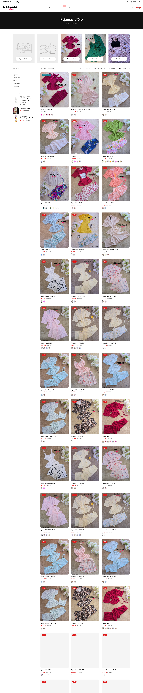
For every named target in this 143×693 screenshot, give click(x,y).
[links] (14, 2)
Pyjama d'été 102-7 (46, 250)
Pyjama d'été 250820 (77, 250)
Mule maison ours (25, 108)
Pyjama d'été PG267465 (109, 390)
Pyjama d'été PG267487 (109, 296)
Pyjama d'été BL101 (76, 203)
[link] (57, 8)
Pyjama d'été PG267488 (78, 390)
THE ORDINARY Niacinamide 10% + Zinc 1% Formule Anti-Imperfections (27, 99)
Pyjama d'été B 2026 (108, 436)
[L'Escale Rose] (10, 8)
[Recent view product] (132, 8)
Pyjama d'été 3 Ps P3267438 (48, 436)
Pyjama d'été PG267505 (109, 109)
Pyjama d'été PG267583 (78, 670)
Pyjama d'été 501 (45, 203)
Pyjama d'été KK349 (46, 109)
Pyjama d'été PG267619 (78, 296)
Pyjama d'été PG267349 (47, 343)
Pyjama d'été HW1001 (77, 436)
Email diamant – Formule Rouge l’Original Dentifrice (27, 117)
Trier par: (96, 69)
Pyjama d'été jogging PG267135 (80, 109)
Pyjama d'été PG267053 (109, 670)
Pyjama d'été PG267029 (47, 156)
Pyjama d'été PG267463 (109, 343)
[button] (67, 75)
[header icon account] (129, 8)
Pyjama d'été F (75, 156)
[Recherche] (126, 8)
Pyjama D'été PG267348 (78, 343)
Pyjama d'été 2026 (45, 670)
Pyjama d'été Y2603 (107, 156)
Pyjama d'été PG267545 (47, 390)
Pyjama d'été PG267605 (47, 296)
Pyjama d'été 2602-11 (108, 203)
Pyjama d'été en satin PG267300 (111, 250)
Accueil (68, 23)
